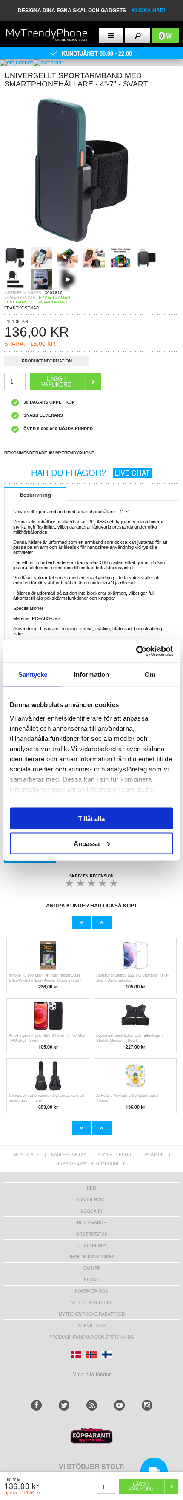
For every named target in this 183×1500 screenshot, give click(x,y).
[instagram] (147, 1405)
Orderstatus (91, 1234)
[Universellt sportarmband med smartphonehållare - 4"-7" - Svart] (80, 244)
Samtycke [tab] (33, 674)
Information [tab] (91, 674)
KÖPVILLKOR (91, 1325)
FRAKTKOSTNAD (21, 308)
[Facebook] (36, 1405)
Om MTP (91, 1268)
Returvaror (91, 1222)
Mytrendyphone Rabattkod (92, 1314)
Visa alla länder (92, 1374)
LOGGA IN (91, 1211)
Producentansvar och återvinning (91, 1337)
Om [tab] (150, 674)
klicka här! (149, 11)
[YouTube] (119, 1405)
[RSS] (91, 1405)
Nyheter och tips (92, 1302)
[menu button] (111, 35)
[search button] (137, 35)
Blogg (92, 1280)
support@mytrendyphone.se (91, 1163)
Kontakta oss (91, 1291)
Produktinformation (47, 361)
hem (91, 1188)
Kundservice (91, 1199)
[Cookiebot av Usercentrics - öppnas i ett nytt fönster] (136, 651)
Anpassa (87, 843)
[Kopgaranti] (91, 1441)
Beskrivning (35, 494)
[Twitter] (64, 1405)
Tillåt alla (91, 818)
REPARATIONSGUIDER (91, 1257)
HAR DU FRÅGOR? (90, 472)
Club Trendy (91, 1245)
